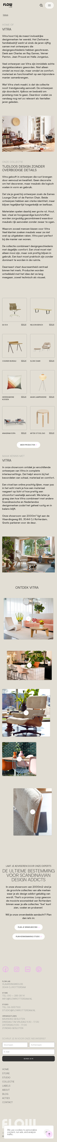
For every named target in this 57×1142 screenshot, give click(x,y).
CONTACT (7, 1102)
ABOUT (6, 1089)
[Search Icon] (41, 5)
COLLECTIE (8, 1081)
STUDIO (6, 1077)
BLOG (5, 1094)
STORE (6, 1073)
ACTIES (6, 1098)
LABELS (6, 1085)
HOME (5, 1069)
